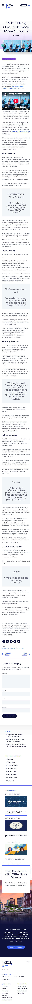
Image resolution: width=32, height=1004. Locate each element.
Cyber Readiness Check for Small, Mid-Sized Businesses (16, 745)
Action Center (22, 986)
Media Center (11, 771)
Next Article (24, 654)
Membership (5, 995)
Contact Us (5, 986)
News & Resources (7, 998)
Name (4, 691)
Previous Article (8, 654)
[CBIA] (9, 6)
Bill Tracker (21, 993)
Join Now (23, 5)
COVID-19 (21, 648)
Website (4, 707)
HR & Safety (11, 762)
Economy (10, 759)
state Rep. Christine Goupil (21, 132)
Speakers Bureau (7, 1000)
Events (4, 989)
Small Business (12, 777)
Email (3, 699)
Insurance (5, 993)
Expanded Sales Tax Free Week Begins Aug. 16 (15, 740)
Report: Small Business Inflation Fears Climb (14, 735)
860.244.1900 (5, 979)
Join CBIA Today (16, 947)
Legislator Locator (23, 989)
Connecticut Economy (8, 648)
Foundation (5, 991)
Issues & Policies (12, 765)
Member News (12, 774)
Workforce (10, 780)
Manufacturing (12, 768)
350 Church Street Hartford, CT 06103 (13, 977)
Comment (5, 673)
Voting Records (22, 991)
